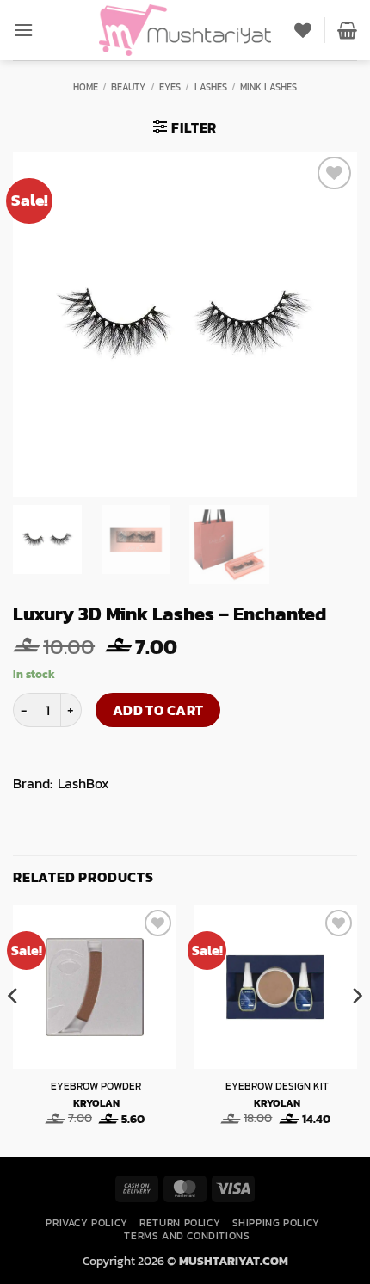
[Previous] (13, 1030)
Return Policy (179, 1223)
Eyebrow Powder (96, 1087)
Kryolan (96, 1104)
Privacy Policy (87, 1223)
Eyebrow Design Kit (277, 1087)
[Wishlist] (302, 30)
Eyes (170, 87)
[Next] (356, 1030)
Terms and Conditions (187, 1236)
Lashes (210, 87)
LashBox (83, 783)
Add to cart (158, 710)
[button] (23, 30)
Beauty (128, 87)
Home (85, 87)
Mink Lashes (268, 87)
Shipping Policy (276, 1223)
